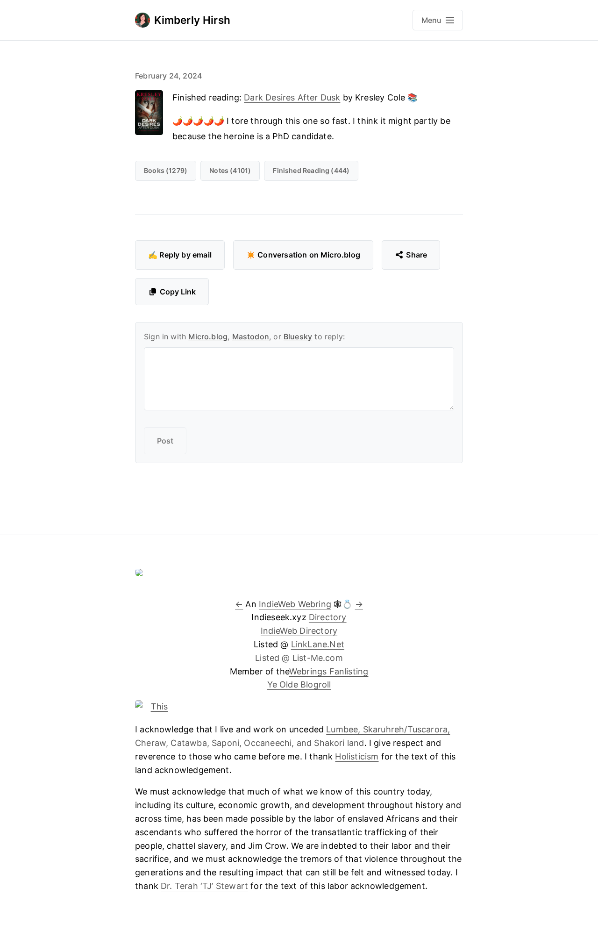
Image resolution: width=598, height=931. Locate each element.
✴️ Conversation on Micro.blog (303, 254)
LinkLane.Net (317, 644)
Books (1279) (165, 170)
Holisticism (356, 756)
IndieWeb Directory (299, 631)
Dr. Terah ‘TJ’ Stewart (204, 886)
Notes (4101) (230, 170)
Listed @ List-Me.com (299, 658)
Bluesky (298, 336)
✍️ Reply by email (180, 254)
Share (416, 254)
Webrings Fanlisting (328, 671)
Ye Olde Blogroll (299, 684)
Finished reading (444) (311, 170)
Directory (328, 617)
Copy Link (178, 291)
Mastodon (250, 336)
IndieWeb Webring (295, 604)
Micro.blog (208, 336)
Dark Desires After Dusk (292, 97)
